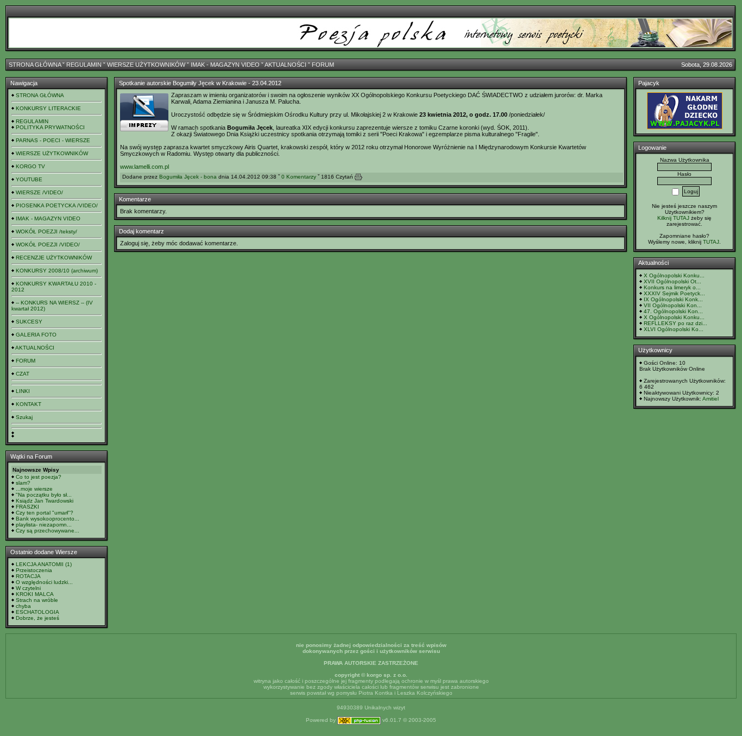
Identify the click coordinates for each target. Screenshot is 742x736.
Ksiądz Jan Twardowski (44, 501)
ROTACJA (28, 576)
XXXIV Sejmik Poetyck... (674, 293)
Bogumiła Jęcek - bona (188, 177)
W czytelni (28, 588)
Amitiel (710, 399)
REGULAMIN (84, 64)
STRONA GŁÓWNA (35, 64)
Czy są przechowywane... (47, 531)
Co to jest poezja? (38, 477)
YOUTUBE (29, 179)
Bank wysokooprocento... (47, 519)
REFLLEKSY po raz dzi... (675, 323)
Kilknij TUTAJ (673, 218)
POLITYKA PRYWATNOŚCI (50, 127)
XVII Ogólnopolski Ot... (672, 281)
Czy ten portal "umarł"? (44, 513)
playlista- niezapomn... (44, 525)
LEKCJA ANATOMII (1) (44, 564)
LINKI (23, 391)
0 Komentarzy (298, 177)
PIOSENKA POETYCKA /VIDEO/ (57, 205)
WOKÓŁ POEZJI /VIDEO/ (48, 245)
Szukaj (24, 417)
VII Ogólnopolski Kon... (673, 305)
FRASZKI (27, 507)
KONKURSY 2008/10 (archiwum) (57, 271)
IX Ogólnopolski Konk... (673, 299)
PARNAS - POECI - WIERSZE (53, 140)
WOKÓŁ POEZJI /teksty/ (46, 231)
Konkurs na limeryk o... (672, 287)
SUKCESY (29, 322)
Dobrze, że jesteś (37, 618)
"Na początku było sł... (44, 495)
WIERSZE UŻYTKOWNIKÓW (146, 64)
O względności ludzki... (44, 582)
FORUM (323, 64)
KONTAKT (28, 404)
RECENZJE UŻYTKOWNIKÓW (54, 258)
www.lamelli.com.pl (144, 166)
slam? (23, 483)
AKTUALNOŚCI (285, 64)
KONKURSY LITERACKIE (48, 108)
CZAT (22, 374)
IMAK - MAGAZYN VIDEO (225, 64)
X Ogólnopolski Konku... (674, 275)
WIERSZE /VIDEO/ (39, 192)
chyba (23, 606)
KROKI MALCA (35, 594)
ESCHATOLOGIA (37, 612)
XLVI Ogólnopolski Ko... (673, 329)
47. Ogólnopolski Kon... (673, 311)
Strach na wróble (37, 600)
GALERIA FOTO (36, 335)
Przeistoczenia (34, 570)
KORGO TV (30, 166)
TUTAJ (711, 242)
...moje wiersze (34, 489)
